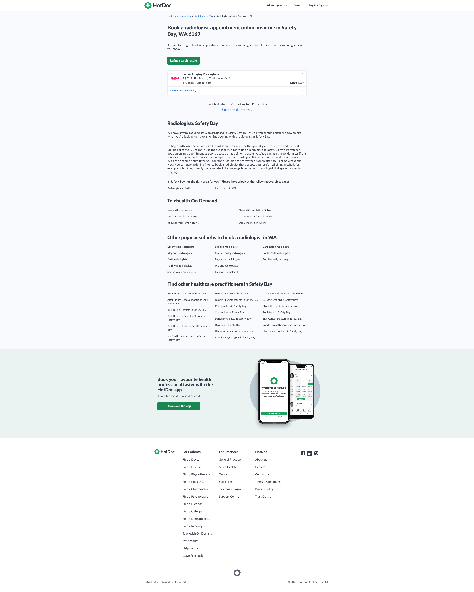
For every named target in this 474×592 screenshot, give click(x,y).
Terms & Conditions (268, 481)
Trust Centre (263, 496)
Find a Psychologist (195, 496)
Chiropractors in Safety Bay (230, 306)
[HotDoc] (158, 5)
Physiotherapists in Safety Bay (280, 306)
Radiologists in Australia (179, 16)
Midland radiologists (226, 265)
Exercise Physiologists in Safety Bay (235, 337)
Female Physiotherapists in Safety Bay (236, 300)
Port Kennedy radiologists (277, 259)
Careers (260, 467)
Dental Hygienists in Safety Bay (233, 319)
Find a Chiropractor (195, 489)
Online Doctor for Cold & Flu (255, 216)
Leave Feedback (193, 555)
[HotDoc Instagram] (316, 453)
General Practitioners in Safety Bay (283, 293)
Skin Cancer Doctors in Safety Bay (282, 319)
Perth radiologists (177, 259)
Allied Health (227, 467)
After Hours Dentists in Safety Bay (187, 293)
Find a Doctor (192, 459)
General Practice (230, 459)
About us (261, 459)
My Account (190, 541)
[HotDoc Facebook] (303, 453)
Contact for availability (183, 90)
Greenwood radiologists (180, 247)
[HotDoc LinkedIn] (309, 453)
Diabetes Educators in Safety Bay (234, 331)
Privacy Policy (264, 489)
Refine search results (184, 60)
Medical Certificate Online (182, 216)
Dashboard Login (230, 489)
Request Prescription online (183, 223)
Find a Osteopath (194, 511)
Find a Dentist (192, 467)
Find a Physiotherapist (197, 474)
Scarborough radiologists (181, 272)
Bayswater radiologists (227, 259)
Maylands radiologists (179, 253)
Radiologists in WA (203, 16)
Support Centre (229, 496)
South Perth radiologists (276, 253)
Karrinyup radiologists (179, 265)
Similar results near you (237, 109)
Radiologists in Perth (179, 188)
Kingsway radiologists (227, 272)
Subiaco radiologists (226, 247)
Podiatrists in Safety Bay (276, 312)
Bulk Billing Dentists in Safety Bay (186, 310)
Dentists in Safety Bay (227, 325)
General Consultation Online (255, 210)
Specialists (226, 481)
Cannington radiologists (276, 247)
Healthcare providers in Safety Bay (282, 331)
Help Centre (190, 548)
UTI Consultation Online (252, 223)
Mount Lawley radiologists (230, 253)
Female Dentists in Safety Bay (232, 293)
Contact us (262, 474)
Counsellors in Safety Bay (229, 312)
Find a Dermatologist (196, 518)
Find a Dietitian (193, 504)
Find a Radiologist (194, 526)
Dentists (224, 474)
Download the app (179, 406)
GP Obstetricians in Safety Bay (280, 300)
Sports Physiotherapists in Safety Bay (284, 325)
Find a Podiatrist (193, 481)
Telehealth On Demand (180, 210)
